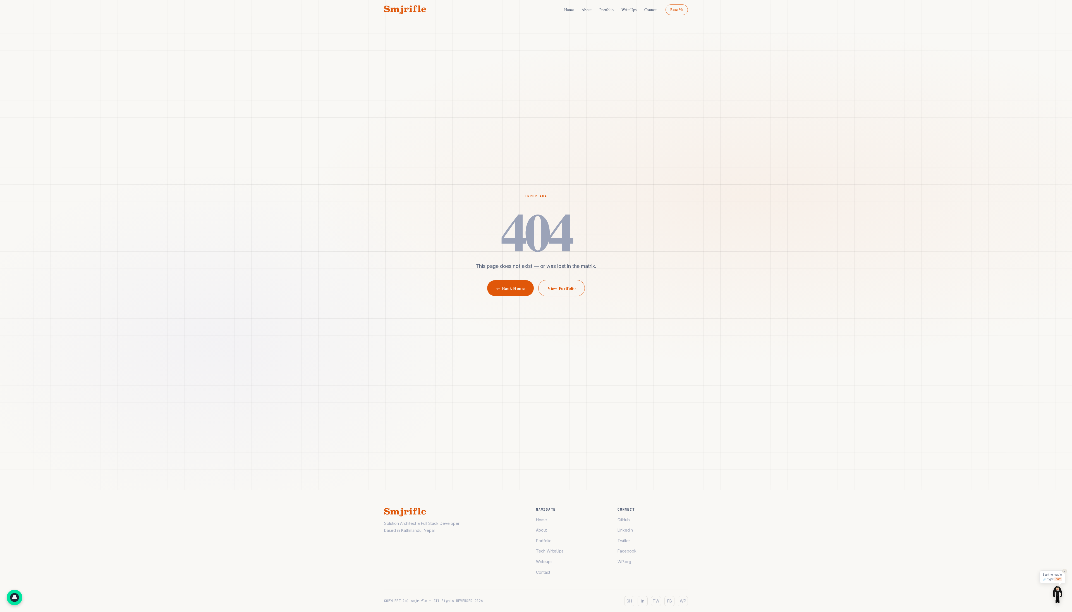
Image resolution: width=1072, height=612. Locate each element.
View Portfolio (561, 288)
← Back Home (510, 288)
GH (629, 601)
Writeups (544, 561)
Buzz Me (676, 9)
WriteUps (628, 9)
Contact (650, 9)
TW (656, 601)
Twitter (624, 540)
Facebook (627, 551)
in (642, 601)
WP (683, 601)
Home (569, 9)
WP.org (624, 561)
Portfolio (606, 9)
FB (669, 601)
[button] (14, 597)
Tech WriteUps (550, 551)
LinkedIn (625, 530)
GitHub (624, 519)
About (587, 9)
